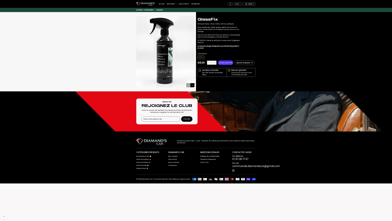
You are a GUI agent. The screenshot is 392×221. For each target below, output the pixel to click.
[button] (192, 85)
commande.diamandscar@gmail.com (256, 166)
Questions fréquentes (208, 159)
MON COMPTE (184, 4)
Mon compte (173, 156)
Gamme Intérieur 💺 (143, 162)
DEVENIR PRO (195, 4)
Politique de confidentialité (209, 156)
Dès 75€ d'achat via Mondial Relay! (212, 74)
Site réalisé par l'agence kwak (179, 179)
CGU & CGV (204, 162)
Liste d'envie (172, 159)
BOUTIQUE (170, 4)
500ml (201, 57)
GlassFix (159, 10)
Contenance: (202, 54)
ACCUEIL (161, 4)
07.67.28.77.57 (240, 159)
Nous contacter (173, 162)
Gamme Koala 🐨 (142, 165)
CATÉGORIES (148, 10)
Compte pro (172, 165)
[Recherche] (230, 4)
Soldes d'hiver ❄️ (142, 168)
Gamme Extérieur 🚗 (143, 159)
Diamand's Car (147, 179)
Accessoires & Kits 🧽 (143, 156)
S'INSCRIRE (186, 119)
